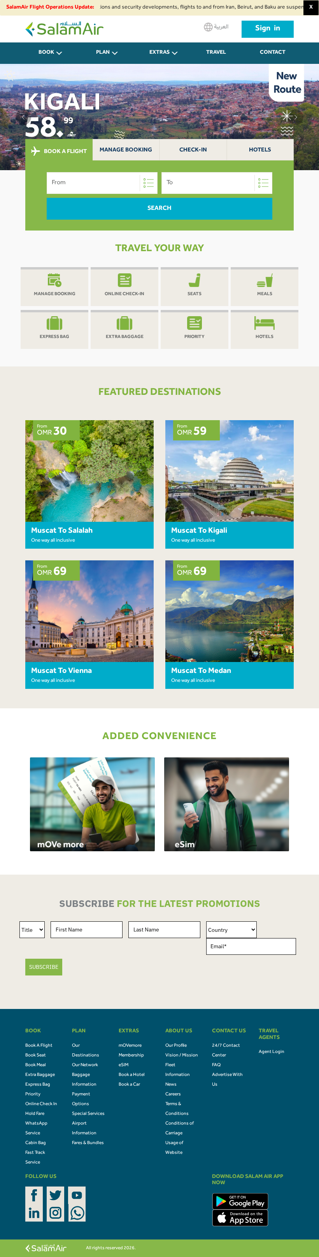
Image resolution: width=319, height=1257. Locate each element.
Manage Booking (126, 150)
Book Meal (35, 1065)
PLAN (103, 53)
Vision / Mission (181, 1055)
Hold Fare (34, 1114)
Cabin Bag (35, 1143)
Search (159, 209)
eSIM (123, 1065)
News (171, 1085)
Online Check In (41, 1104)
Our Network (85, 1065)
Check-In (193, 150)
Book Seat (35, 1055)
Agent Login (271, 1052)
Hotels (260, 150)
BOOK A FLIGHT (65, 152)
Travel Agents (216, 57)
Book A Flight (39, 1046)
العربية (220, 27)
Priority (32, 1094)
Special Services (88, 1114)
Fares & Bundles (88, 1143)
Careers (173, 1094)
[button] (23, 117)
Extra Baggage (40, 1075)
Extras (159, 53)
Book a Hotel (132, 1075)
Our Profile (176, 1046)
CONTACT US (273, 57)
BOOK (46, 53)
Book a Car (129, 1085)
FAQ (216, 1065)
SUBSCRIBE (43, 966)
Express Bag (37, 1085)
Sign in (267, 29)
